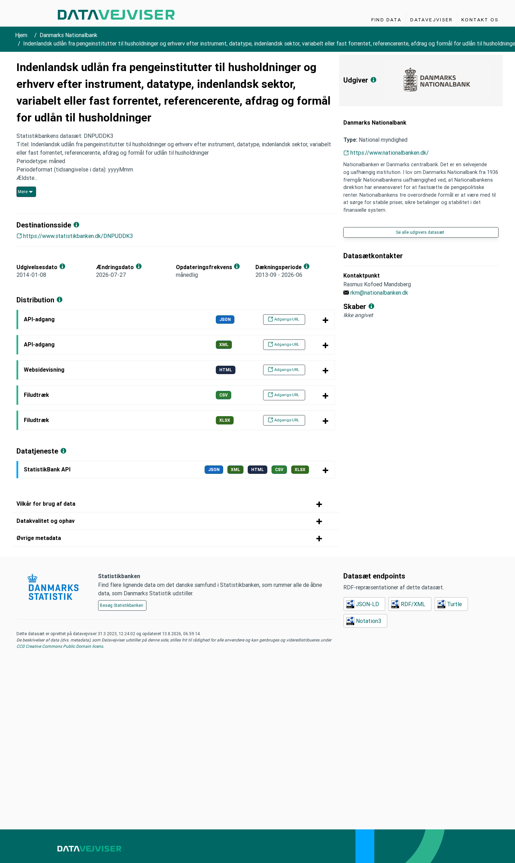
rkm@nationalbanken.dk (379, 292)
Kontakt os (480, 19)
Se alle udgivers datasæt (420, 232)
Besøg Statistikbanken (121, 605)
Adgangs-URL (286, 319)
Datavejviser (431, 19)
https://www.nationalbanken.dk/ (389, 152)
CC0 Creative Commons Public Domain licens (59, 646)
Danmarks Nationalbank (68, 34)
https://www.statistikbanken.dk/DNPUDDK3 (78, 235)
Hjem (21, 34)
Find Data (386, 19)
